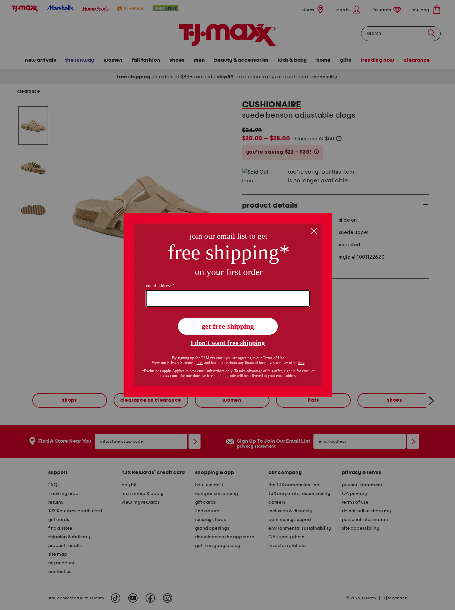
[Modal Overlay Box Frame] (228, 305)
